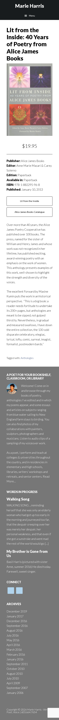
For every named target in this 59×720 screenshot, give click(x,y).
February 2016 (16, 654)
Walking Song (18, 499)
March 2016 (14, 649)
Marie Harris (29, 6)
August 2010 (15, 673)
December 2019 (17, 611)
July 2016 (13, 635)
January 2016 (15, 659)
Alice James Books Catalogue (30, 212)
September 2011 (17, 664)
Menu (32, 15)
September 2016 (17, 625)
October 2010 (15, 668)
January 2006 (15, 693)
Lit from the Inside (29, 201)
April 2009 (13, 683)
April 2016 (13, 645)
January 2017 (15, 616)
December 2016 (17, 621)
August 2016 (15, 630)
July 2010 (13, 678)
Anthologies (27, 357)
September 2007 (17, 688)
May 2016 (13, 640)
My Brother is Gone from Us (27, 553)
